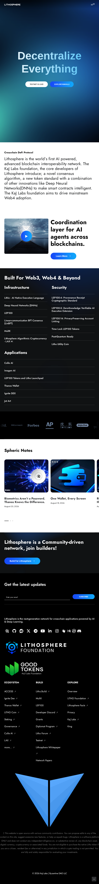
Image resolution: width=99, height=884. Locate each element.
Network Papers (44, 760)
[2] (10, 521)
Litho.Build (41, 691)
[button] (93, 4)
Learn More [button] (61, 256)
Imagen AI (9, 370)
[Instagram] (57, 631)
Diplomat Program (45, 726)
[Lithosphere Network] (12, 4)
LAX (6, 740)
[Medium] (69, 630)
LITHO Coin (10, 712)
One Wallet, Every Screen (68, 498)
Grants (39, 719)
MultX (7, 331)
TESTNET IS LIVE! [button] (37, 84)
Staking (8, 719)
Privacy (71, 712)
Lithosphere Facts (76, 705)
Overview (72, 691)
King (69, 726)
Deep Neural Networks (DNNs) (20, 305)
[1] (6, 521)
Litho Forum (42, 733)
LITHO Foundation (76, 698)
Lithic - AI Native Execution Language (24, 298)
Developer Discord (45, 712)
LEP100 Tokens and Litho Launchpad (23, 378)
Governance (10, 726)
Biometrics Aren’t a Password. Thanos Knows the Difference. (24, 500)
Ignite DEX (10, 393)
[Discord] (79, 630)
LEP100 (8, 313)
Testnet (39, 740)
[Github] (15, 631)
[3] (12, 521)
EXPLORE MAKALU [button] (61, 84)
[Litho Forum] (8, 631)
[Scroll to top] (94, 878)
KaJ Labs (71, 719)
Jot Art (7, 401)
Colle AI (8, 363)
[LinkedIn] (50, 631)
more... (8, 747)
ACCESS (8, 691)
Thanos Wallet (11, 386)
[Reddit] (22, 631)
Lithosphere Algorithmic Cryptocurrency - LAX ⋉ (25, 340)
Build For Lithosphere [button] (20, 561)
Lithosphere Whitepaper (48, 747)
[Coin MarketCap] (74, 630)
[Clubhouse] (63, 630)
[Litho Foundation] (29, 631)
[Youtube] (43, 631)
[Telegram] (36, 631)
